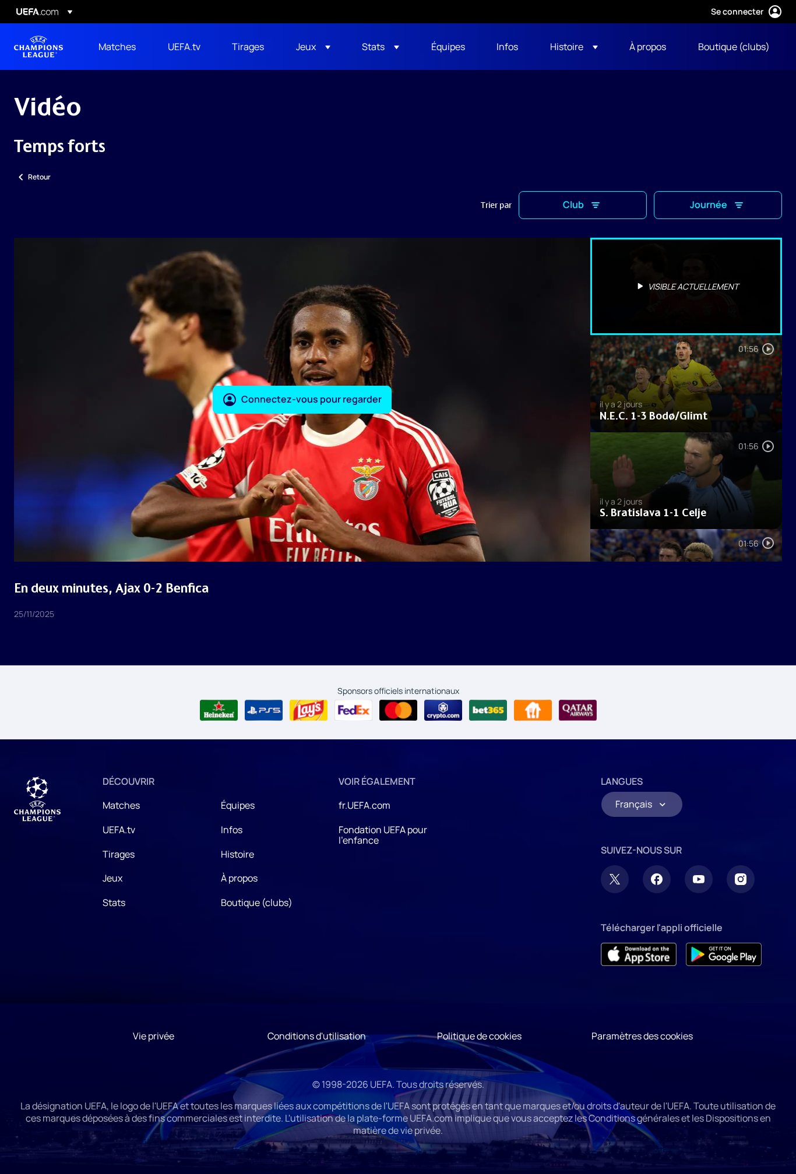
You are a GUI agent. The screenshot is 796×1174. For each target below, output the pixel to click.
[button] (313, 47)
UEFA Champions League (38, 47)
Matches (121, 805)
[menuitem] (118, 47)
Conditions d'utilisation (316, 1036)
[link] (117, 47)
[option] (686, 286)
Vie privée (153, 1036)
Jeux (112, 878)
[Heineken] (219, 710)
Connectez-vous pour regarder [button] (311, 399)
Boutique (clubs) (257, 902)
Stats (114, 902)
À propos (239, 878)
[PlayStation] (264, 710)
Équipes (238, 805)
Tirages (119, 854)
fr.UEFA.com (364, 805)
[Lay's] (308, 710)
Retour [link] (39, 177)
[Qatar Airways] (578, 710)
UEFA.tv (119, 829)
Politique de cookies (479, 1036)
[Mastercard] (398, 710)
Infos (231, 829)
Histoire (237, 854)
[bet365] (488, 710)
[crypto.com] (443, 710)
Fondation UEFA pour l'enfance (383, 835)
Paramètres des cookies (642, 1036)
